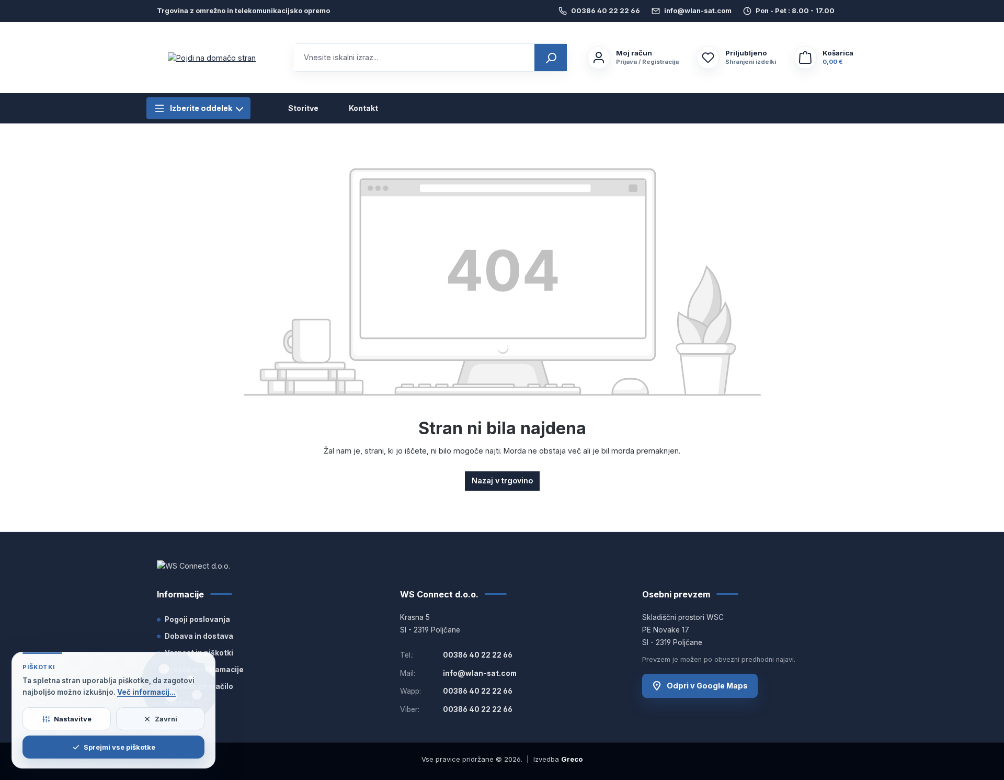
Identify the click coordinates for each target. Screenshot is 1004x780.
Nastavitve (73, 719)
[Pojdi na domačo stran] (211, 58)
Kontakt (363, 108)
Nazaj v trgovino (502, 480)
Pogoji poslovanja (197, 619)
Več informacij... (146, 692)
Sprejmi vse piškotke (119, 747)
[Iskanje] (550, 57)
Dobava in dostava (199, 636)
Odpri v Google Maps (707, 685)
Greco (572, 759)
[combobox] (414, 57)
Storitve (303, 108)
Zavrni (166, 719)
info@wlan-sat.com (698, 10)
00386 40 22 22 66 (605, 10)
